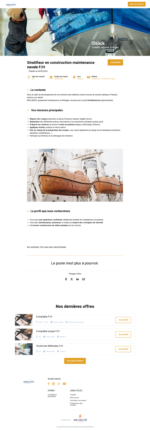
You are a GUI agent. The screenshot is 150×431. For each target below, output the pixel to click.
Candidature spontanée (52, 395)
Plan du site (74, 398)
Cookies (73, 395)
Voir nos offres (137, 4)
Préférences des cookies (76, 404)
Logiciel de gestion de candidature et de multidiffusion (75, 426)
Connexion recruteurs (78, 400)
